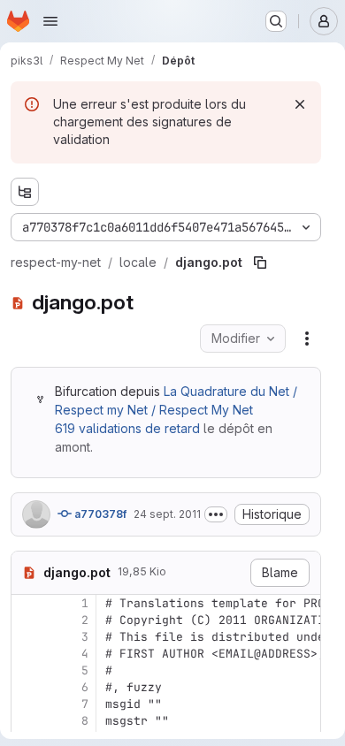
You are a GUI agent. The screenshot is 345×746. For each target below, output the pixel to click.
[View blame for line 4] (26, 653)
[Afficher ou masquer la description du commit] (215, 514)
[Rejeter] (299, 104)
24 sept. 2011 (167, 514)
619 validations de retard (127, 428)
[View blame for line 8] (26, 720)
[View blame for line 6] (26, 687)
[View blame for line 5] (26, 670)
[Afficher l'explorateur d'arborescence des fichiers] (25, 192)
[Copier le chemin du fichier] (260, 262)
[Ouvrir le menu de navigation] (50, 21)
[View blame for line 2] (26, 620)
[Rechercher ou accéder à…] (276, 21)
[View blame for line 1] (26, 603)
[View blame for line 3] (26, 636)
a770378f (99, 514)
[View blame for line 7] (26, 704)
